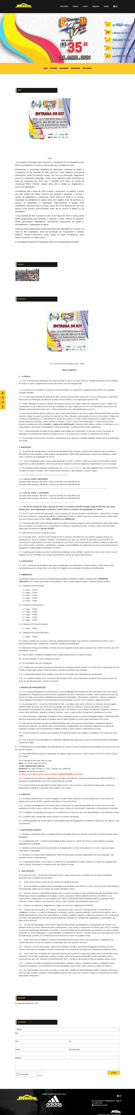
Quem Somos (64, 6)
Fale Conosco (87, 68)
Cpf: (70, 1041)
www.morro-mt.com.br (72, 468)
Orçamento (95, 6)
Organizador (75, 68)
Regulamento (64, 68)
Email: (16, 1041)
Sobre (45, 68)
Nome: (16, 1033)
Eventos (85, 6)
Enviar (114, 1073)
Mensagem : (18, 1058)
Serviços (75, 6)
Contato (106, 6)
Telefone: (17, 1049)
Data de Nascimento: (74, 1049)
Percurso (53, 68)
